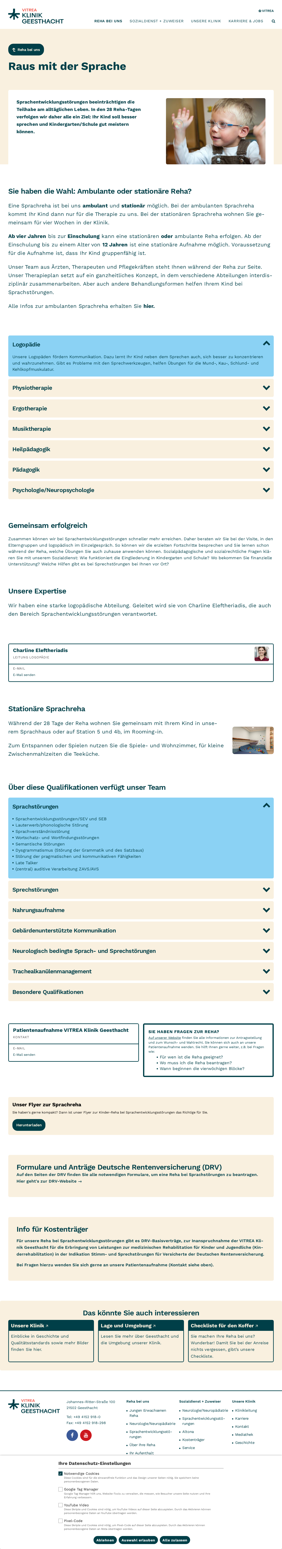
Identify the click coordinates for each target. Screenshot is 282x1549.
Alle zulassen (174, 1540)
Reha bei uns (108, 21)
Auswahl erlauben (138, 1540)
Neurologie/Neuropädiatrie (152, 1423)
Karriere (242, 1418)
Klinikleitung (246, 1410)
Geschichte (244, 1442)
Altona (188, 1431)
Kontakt (242, 1426)
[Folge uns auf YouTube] (86, 1435)
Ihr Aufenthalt (141, 1453)
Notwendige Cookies (131, 1477)
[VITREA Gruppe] (266, 10)
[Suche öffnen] (273, 21)
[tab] (141, 344)
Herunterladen (28, 1125)
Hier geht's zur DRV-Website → (49, 1181)
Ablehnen (105, 1540)
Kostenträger (193, 1439)
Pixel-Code (134, 1524)
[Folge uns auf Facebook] (72, 1435)
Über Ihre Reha (142, 1445)
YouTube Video (137, 1509)
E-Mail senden (24, 675)
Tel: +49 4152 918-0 (83, 1417)
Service (188, 1447)
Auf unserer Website (164, 1038)
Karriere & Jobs (246, 21)
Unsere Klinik (206, 21)
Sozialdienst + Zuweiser (157, 21)
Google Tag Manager (137, 1493)
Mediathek (244, 1434)
